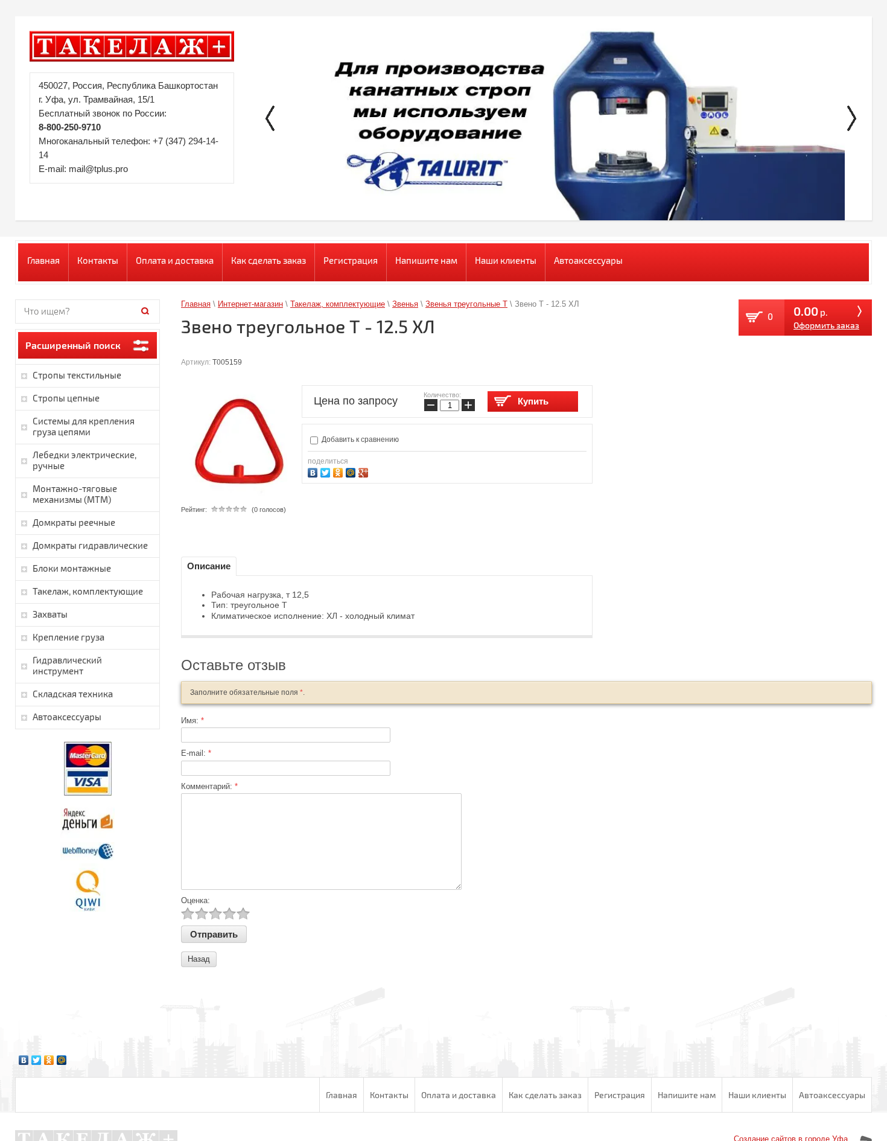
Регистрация (350, 260)
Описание (208, 566)
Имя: (192, 720)
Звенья (405, 303)
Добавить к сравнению (359, 439)
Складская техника (73, 693)
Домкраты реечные (74, 522)
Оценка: (195, 900)
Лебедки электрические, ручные (84, 460)
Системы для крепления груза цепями (84, 426)
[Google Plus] (364, 471)
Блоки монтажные (72, 568)
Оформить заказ (826, 325)
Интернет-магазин (250, 303)
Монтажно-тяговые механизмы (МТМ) (75, 494)
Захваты (50, 614)
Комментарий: (209, 786)
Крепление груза (68, 636)
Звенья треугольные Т (466, 303)
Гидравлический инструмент (67, 665)
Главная (43, 260)
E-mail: (196, 753)
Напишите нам (426, 260)
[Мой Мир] (352, 471)
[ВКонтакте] (314, 471)
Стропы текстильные (77, 374)
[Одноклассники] (339, 471)
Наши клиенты (505, 260)
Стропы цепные (66, 397)
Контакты (97, 260)
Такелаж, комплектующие (337, 303)
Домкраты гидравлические (90, 545)
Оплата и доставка (175, 260)
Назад (199, 959)
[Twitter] (326, 471)
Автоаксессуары (588, 260)
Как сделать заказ (268, 260)
